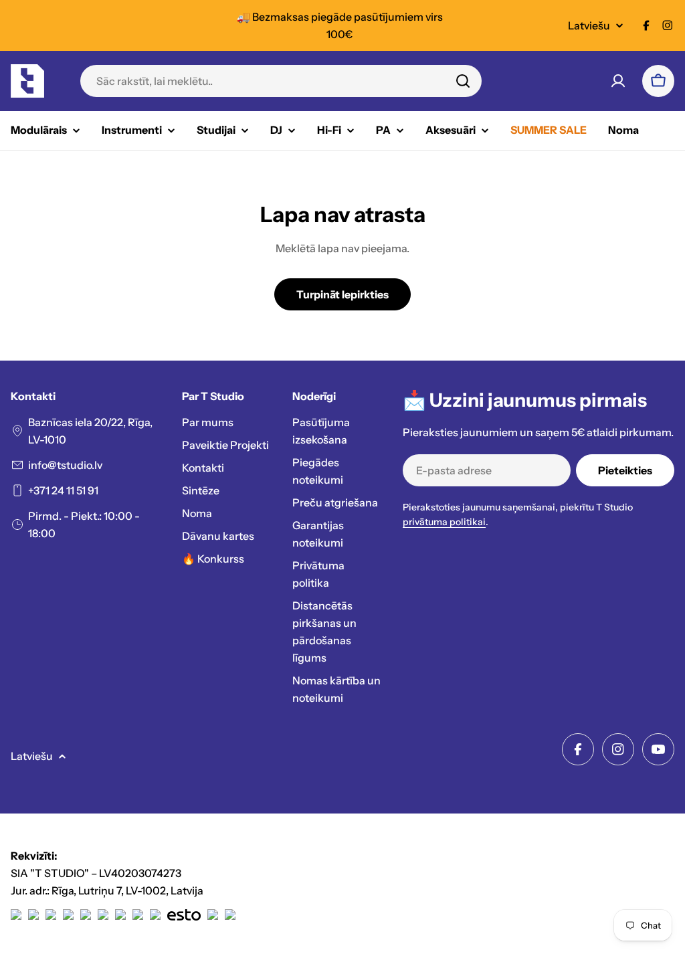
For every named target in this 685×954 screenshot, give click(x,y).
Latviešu (589, 25)
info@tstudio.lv (65, 465)
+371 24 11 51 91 (63, 490)
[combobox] (281, 81)
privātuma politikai (444, 522)
